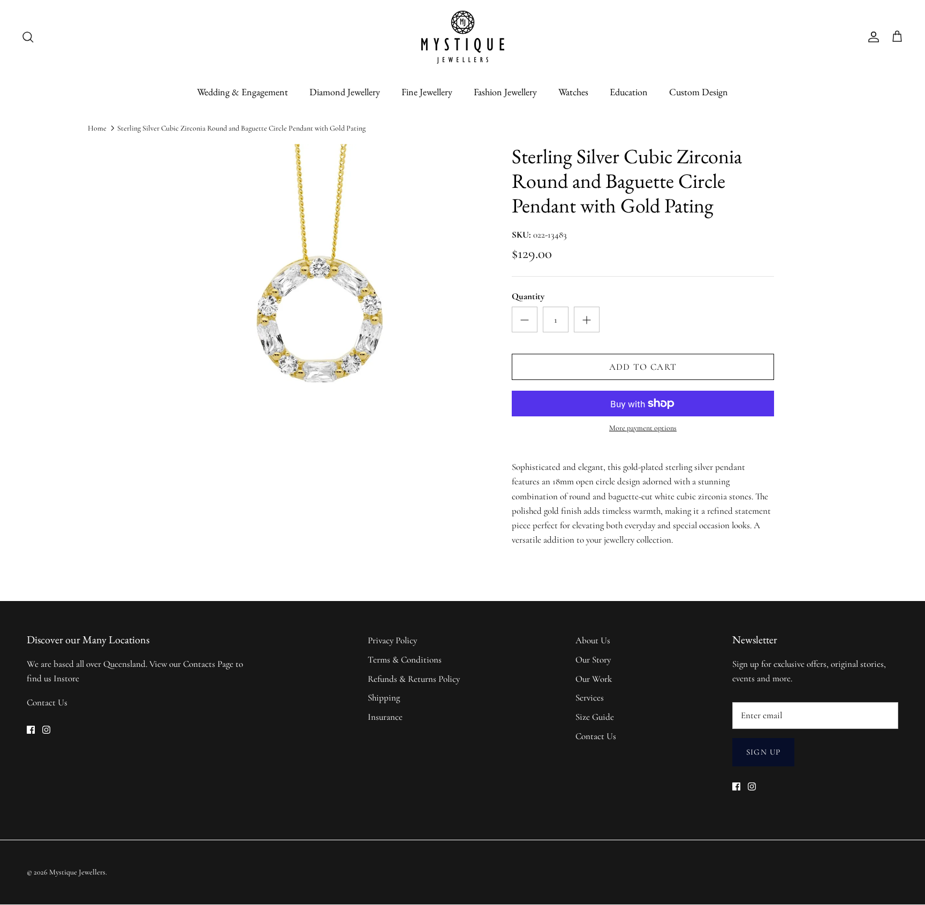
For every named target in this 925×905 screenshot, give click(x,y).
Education (629, 92)
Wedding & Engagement (242, 92)
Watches (573, 92)
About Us (592, 640)
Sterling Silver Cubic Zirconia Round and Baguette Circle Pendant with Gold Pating (241, 128)
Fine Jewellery (426, 92)
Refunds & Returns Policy (414, 679)
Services (589, 697)
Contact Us (47, 702)
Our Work (593, 679)
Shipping (384, 697)
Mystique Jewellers (77, 872)
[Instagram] (46, 730)
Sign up (763, 752)
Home (97, 128)
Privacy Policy (392, 640)
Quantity (528, 296)
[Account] (871, 37)
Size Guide (594, 717)
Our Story (593, 659)
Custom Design (698, 92)
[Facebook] (31, 730)
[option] (319, 312)
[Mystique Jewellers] (462, 37)
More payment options (643, 428)
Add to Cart (643, 366)
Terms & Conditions (405, 659)
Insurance (385, 717)
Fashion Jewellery (505, 92)
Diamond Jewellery (344, 92)
